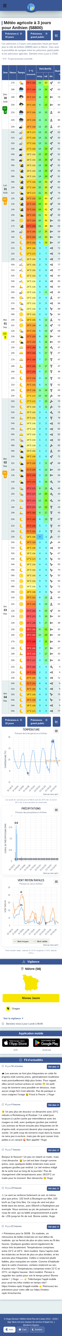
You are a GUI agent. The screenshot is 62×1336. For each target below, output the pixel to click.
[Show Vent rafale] (40, 941)
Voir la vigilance (12, 1018)
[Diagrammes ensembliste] (56, 35)
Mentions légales (31, 1325)
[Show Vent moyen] (21, 941)
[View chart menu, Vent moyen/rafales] (56, 881)
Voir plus (52, 1067)
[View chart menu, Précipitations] (56, 810)
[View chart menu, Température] (56, 731)
